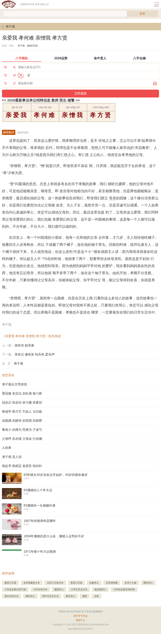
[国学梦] (10, 4)
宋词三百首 (76, 582)
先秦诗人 (94, 582)
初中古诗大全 (12, 596)
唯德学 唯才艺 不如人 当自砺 (22, 411)
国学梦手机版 (80, 616)
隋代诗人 (30, 596)
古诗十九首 (130, 582)
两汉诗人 (148, 582)
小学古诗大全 (40, 589)
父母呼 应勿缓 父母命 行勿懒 (22, 438)
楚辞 (84, 596)
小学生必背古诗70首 (15, 589)
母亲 (112, 198)
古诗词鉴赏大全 (31, 582)
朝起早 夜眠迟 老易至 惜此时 (22, 466)
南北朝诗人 (100, 589)
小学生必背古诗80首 (124, 589)
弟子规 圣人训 (12, 457)
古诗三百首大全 (55, 582)
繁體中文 (80, 620)
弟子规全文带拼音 (14, 384)
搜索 (142, 13)
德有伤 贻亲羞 (24, 345)
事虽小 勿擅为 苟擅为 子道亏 (22, 429)
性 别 (10, 75)
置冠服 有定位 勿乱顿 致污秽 (22, 393)
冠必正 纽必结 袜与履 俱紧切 (22, 402)
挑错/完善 (32, 45)
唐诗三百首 (10, 582)
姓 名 (10, 67)
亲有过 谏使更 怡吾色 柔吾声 (35, 354)
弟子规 (10, 26)
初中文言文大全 (50, 596)
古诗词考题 (112, 582)
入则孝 (6, 447)
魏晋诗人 (59, 589)
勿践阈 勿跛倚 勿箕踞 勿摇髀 (22, 420)
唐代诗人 (70, 596)
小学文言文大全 (79, 589)
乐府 (96, 596)
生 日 (10, 83)
